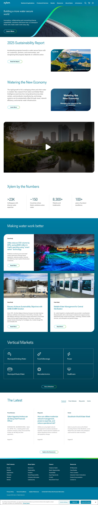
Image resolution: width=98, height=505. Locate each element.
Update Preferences (34, 491)
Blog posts (82, 401)
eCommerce (78, 3)
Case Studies (73, 470)
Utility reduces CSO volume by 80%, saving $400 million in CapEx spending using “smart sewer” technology (18, 246)
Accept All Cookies (85, 502)
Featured (63, 401)
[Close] (95, 502)
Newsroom (30, 468)
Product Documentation (76, 477)
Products (9, 475)
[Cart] (89, 3)
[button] (49, 147)
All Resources (73, 468)
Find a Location (74, 472)
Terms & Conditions (21, 491)
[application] (49, 147)
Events (89, 401)
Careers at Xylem (53, 468)
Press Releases (72, 401)
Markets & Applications (27, 3)
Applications (10, 472)
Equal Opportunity (53, 475)
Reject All (74, 502)
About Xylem (69, 3)
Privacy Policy (10, 491)
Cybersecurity (31, 479)
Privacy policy (26, 503)
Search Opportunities (54, 470)
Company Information (33, 477)
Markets (9, 470)
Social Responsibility (33, 475)
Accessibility (52, 472)
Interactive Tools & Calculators (78, 475)
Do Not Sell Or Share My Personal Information (53, 491)
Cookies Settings (64, 502)
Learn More (10, 31)
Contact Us (73, 479)
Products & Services (42, 3)
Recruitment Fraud (54, 479)
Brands (53, 3)
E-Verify (51, 477)
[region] (49, 502)
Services (9, 477)
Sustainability (31, 470)
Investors (30, 472)
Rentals (9, 479)
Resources (60, 3)
